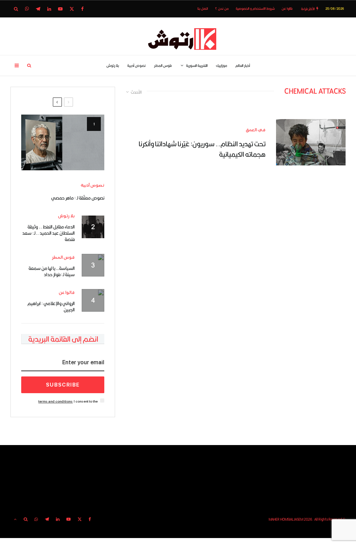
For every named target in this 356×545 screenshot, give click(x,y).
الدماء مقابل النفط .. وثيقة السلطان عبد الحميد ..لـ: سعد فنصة (48, 233)
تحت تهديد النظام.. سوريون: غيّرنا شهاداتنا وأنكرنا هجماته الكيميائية (202, 149)
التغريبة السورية (197, 65)
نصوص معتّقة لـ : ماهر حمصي (77, 198)
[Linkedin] (49, 9)
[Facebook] (82, 9)
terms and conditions (55, 401)
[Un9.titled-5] (62, 142)
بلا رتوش (112, 65)
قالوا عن (287, 8)
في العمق (256, 130)
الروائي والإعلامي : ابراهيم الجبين (51, 306)
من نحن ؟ (222, 8)
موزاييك (221, 65)
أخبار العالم (242, 65)
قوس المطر (163, 65)
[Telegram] (38, 9)
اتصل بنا (202, 8)
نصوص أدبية (136, 65)
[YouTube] (60, 9)
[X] (72, 9)
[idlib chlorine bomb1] (311, 142)
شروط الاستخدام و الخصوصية (255, 8)
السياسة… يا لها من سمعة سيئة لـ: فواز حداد (52, 271)
